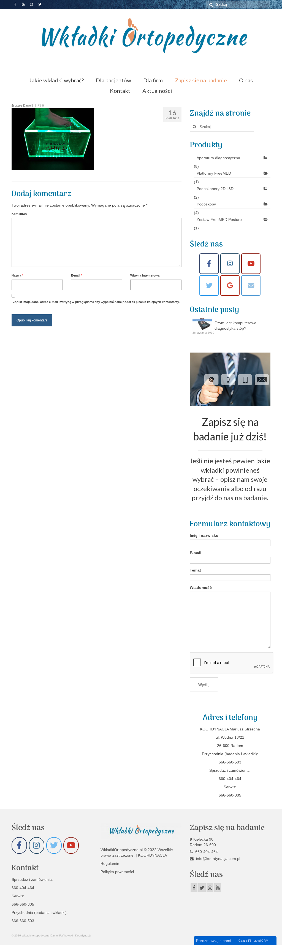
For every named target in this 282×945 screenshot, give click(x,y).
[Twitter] (209, 285)
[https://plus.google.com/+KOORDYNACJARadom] (230, 285)
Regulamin (110, 863)
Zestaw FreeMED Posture (219, 219)
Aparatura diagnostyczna (218, 158)
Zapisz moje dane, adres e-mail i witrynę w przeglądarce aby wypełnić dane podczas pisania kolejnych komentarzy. (96, 302)
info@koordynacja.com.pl (217, 858)
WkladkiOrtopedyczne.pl (122, 849)
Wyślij (204, 685)
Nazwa (17, 275)
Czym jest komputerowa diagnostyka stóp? (235, 326)
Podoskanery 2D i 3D (215, 188)
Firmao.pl (254, 940)
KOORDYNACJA (152, 855)
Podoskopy (206, 204)
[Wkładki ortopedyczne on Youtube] (251, 263)
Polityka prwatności (117, 872)
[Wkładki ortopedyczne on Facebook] (209, 263)
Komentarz (20, 213)
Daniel (27, 105)
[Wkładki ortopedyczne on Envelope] (251, 285)
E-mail (76, 275)
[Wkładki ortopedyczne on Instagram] (230, 263)
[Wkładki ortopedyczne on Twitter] (54, 845)
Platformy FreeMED (214, 173)
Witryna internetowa (144, 275)
